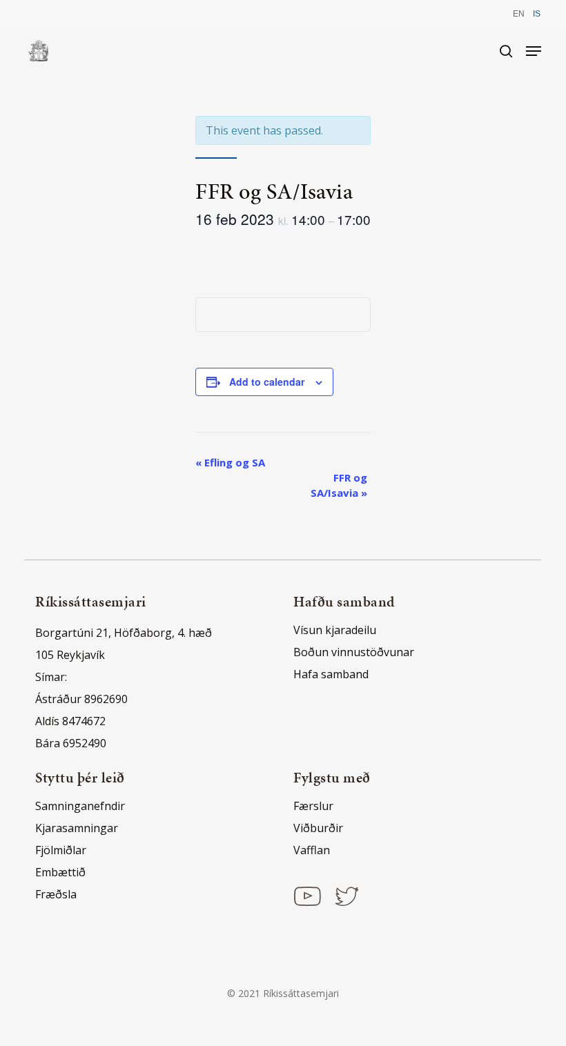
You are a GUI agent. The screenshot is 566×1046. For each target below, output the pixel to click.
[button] (533, 51)
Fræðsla (56, 894)
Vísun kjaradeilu (334, 630)
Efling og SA (230, 462)
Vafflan (311, 850)
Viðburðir (318, 828)
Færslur (313, 805)
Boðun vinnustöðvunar (353, 652)
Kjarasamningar (76, 828)
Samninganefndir (80, 805)
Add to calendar (266, 381)
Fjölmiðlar (60, 850)
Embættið (60, 872)
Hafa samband (331, 674)
